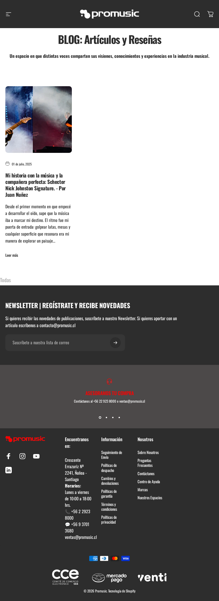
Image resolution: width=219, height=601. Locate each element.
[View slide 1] (100, 417)
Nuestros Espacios (150, 497)
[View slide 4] (119, 417)
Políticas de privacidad (109, 519)
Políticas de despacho (109, 468)
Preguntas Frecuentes (145, 463)
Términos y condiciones (109, 507)
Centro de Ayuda (149, 481)
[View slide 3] (113, 417)
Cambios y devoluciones (110, 481)
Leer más (11, 255)
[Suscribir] (115, 342)
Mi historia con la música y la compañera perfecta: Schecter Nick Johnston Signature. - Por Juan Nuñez (35, 184)
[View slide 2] (106, 417)
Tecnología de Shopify (121, 591)
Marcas (143, 489)
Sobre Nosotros (148, 452)
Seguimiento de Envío (111, 455)
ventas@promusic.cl (81, 537)
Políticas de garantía (109, 493)
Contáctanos (146, 473)
